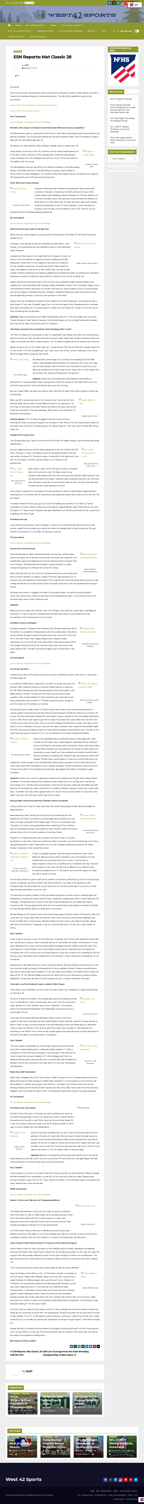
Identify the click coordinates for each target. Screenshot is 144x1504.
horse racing (47, 1436)
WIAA (86, 1393)
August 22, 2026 (19, 1450)
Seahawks (113, 1436)
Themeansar (48, 1495)
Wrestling (17, 51)
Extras (92, 31)
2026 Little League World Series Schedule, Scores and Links (122, 140)
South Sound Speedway (70, 31)
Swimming (52, 1393)
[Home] (9, 25)
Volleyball (26, 1393)
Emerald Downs (45, 31)
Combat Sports (16, 37)
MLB (31, 1436)
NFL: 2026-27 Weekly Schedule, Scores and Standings (119, 129)
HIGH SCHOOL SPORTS (72, 25)
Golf (104, 31)
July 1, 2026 (17, 1411)
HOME (18, 25)
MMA (89, 1436)
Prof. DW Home (37, 37)
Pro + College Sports (19, 31)
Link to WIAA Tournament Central (24, 111)
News (45, 1393)
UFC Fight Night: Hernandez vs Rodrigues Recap (87, 1443)
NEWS (53, 25)
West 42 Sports (24, 1479)
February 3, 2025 (84, 1407)
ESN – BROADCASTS (35, 25)
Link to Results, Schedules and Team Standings (30, 122)
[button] (117, 31)
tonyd (29, 1411)
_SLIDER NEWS (14, 1436)
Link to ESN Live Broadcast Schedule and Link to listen (33, 105)
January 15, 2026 (52, 1407)
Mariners (24, 1436)
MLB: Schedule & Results (121, 99)
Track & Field (15, 1393)
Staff (27, 65)
